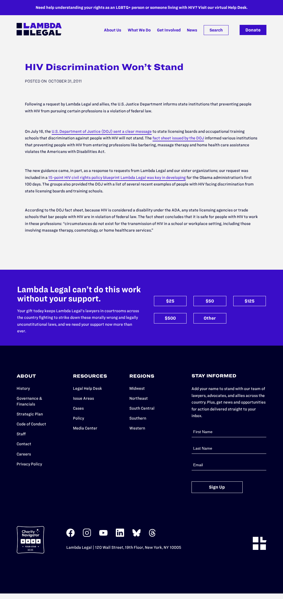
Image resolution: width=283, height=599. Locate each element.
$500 (170, 318)
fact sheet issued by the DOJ (178, 138)
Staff (21, 434)
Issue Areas (83, 398)
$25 (170, 301)
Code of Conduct (31, 424)
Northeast (138, 398)
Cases (78, 408)
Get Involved (169, 30)
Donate (253, 30)
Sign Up (217, 487)
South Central (141, 408)
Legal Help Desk (87, 388)
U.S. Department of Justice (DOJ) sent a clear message (102, 131)
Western (137, 428)
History (23, 388)
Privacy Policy (29, 464)
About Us (112, 30)
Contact (24, 444)
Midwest (137, 388)
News (192, 30)
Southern (137, 418)
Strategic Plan (30, 414)
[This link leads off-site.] (70, 536)
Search (216, 30)
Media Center (85, 428)
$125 (250, 301)
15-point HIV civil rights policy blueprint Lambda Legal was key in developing (117, 177)
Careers (24, 454)
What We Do (139, 30)
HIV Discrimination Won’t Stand (104, 67)
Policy (78, 418)
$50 (210, 301)
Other (210, 318)
